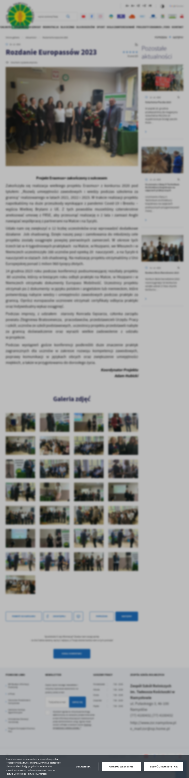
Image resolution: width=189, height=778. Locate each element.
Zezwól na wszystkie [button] (164, 766)
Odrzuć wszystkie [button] (121, 766)
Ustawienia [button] (83, 766)
